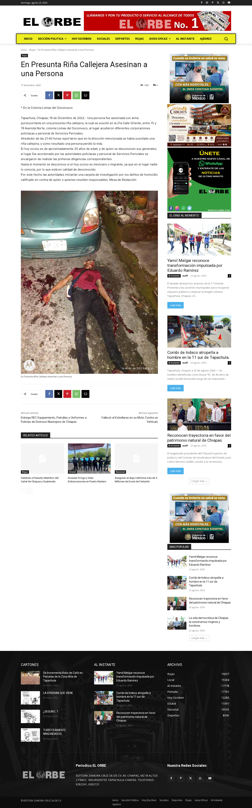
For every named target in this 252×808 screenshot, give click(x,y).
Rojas (32, 50)
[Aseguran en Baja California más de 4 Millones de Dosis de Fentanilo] (136, 458)
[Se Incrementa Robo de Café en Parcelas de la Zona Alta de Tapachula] (30, 677)
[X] (218, 3)
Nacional (120, 472)
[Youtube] (229, 3)
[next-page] (29, 491)
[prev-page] (23, 491)
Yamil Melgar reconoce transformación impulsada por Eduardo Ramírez (194, 265)
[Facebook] (201, 3)
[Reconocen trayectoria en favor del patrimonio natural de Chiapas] (199, 414)
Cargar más (197, 481)
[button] (226, 38)
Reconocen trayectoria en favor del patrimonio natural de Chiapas (199, 438)
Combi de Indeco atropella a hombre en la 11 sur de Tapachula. (198, 355)
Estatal (72, 472)
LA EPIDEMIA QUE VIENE (58, 693)
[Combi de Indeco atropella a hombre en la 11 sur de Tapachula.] (199, 332)
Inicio (24, 50)
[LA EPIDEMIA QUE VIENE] (30, 698)
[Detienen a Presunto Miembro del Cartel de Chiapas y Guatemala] (42, 458)
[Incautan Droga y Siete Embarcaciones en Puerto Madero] (89, 458)
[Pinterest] (212, 3)
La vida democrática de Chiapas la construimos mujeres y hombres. (208, 621)
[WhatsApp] (223, 3)
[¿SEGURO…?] (30, 716)
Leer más (175, 305)
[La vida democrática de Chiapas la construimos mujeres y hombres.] (176, 623)
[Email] (85, 95)
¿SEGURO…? (50, 711)
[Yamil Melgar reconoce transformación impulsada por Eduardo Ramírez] (199, 240)
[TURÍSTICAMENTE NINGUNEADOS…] (30, 735)
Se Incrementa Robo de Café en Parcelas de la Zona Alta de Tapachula (63, 676)
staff (185, 275)
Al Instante (174, 275)
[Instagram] (207, 3)
